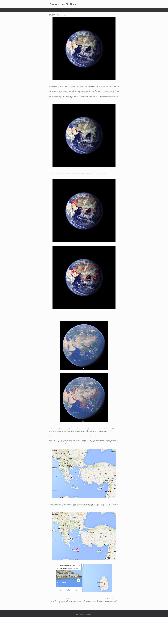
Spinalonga (95, 505)
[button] (117, 10)
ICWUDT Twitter (61, 10)
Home (52, 10)
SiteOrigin (90, 614)
